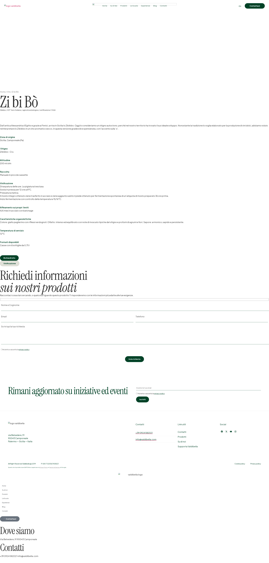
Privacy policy (255, 464)
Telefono (140, 316)
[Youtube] (231, 431)
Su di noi (182, 441)
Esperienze (145, 6)
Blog (155, 6)
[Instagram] (235, 431)
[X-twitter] (226, 431)
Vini (8, 92)
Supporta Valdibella (188, 446)
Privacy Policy (44, 467)
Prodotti (123, 6)
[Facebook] (222, 431)
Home (104, 6)
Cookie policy (240, 464)
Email (4, 316)
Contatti (163, 6)
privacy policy (24, 349)
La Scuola (134, 6)
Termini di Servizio (54, 467)
